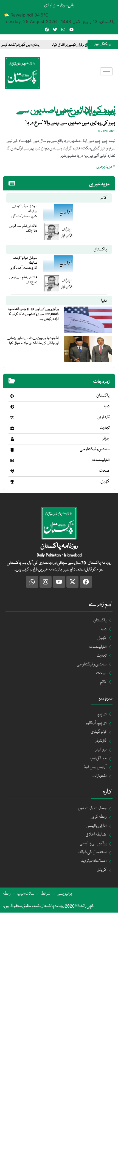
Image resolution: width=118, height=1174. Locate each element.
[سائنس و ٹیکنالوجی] (12, 450)
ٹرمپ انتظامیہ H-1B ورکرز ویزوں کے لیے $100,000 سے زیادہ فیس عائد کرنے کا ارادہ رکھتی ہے (33, 314)
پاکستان (100, 249)
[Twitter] (55, 30)
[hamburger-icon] (106, 71)
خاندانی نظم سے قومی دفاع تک (23, 228)
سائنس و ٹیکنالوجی (94, 449)
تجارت (104, 428)
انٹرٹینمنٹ (100, 460)
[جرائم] (12, 439)
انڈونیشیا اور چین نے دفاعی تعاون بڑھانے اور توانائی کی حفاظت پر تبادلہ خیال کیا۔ (33, 340)
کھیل (104, 481)
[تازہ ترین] (12, 417)
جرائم (105, 438)
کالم (103, 198)
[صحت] (12, 471)
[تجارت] (12, 428)
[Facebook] (47, 30)
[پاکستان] (12, 396)
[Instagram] (63, 30)
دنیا (104, 300)
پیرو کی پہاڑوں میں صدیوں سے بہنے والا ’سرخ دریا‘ (70, 123)
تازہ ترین (103, 417)
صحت (104, 471)
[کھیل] (12, 482)
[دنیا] (12, 407)
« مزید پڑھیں (105, 167)
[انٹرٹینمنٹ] (12, 460)
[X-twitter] (72, 582)
